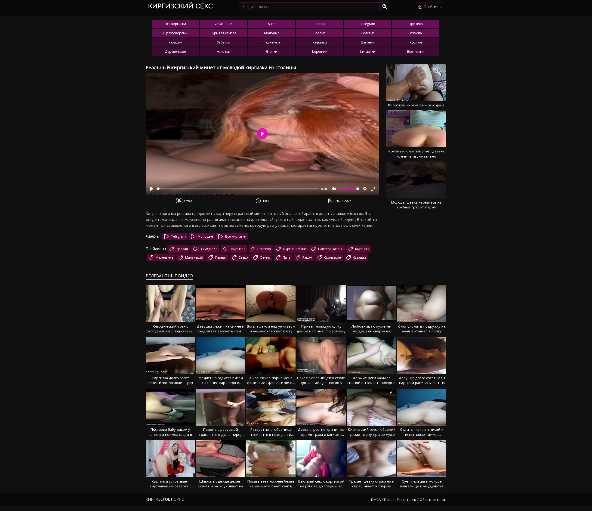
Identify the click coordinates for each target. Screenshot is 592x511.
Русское (416, 42)
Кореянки (319, 51)
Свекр (242, 257)
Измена (416, 33)
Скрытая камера (223, 33)
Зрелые (320, 33)
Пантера (263, 249)
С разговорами (175, 33)
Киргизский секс (180, 6)
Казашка (359, 257)
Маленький (193, 257)
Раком (306, 257)
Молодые (271, 33)
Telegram (367, 24)
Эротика (416, 24)
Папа (286, 257)
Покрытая (236, 249)
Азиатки (223, 51)
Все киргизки (175, 24)
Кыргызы (361, 249)
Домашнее (223, 24)
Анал (271, 24)
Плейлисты (432, 6)
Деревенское (175, 51)
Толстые (368, 33)
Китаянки (367, 51)
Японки (271, 51)
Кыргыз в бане (294, 249)
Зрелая (181, 249)
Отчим (265, 257)
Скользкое (332, 257)
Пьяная (220, 257)
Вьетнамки (416, 51)
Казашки (175, 42)
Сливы (319, 24)
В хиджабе (208, 249)
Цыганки (368, 42)
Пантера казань (330, 249)
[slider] (238, 189)
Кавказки (319, 42)
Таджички (271, 42)
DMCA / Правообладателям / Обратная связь (408, 499)
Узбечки (223, 42)
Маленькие (163, 257)
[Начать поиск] (384, 6)
